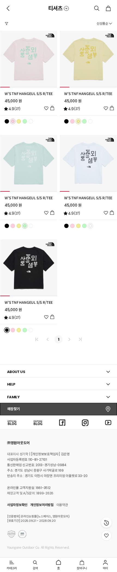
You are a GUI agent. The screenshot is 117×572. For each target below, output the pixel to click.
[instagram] (85, 422)
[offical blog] (12, 422)
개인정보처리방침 (42, 505)
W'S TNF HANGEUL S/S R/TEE (29, 94)
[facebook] (62, 422)
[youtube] (108, 422)
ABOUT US (16, 371)
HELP (11, 384)
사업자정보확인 (17, 505)
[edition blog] (37, 422)
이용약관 (62, 505)
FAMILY (13, 397)
